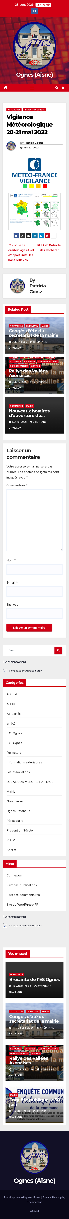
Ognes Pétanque (19, 366)
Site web (12, 604)
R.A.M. (11, 840)
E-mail (12, 582)
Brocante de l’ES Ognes (34, 979)
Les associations (47, 361)
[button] (56, 88)
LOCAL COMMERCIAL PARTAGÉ (30, 782)
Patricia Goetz (33, 142)
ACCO (11, 704)
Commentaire (17, 485)
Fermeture (32, 326)
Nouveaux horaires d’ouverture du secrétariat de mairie (31, 415)
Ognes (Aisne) (34, 74)
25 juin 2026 (22, 1111)
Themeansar (34, 1201)
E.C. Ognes (15, 361)
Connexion (14, 875)
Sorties (35, 366)
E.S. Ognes (29, 361)
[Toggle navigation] (32, 87)
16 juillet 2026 (24, 1069)
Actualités (14, 110)
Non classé (15, 801)
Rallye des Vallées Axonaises (28, 373)
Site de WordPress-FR (22, 904)
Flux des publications (22, 885)
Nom (11, 560)
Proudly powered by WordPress (22, 1197)
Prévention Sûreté (34, 110)
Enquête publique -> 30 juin (34, 1102)
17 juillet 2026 (24, 1027)
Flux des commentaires (23, 895)
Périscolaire (15, 821)
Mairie (45, 326)
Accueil (34, 1210)
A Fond (12, 694)
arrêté (11, 723)
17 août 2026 (22, 986)
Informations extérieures (24, 762)
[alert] (34, 671)
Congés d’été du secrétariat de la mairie (33, 333)
